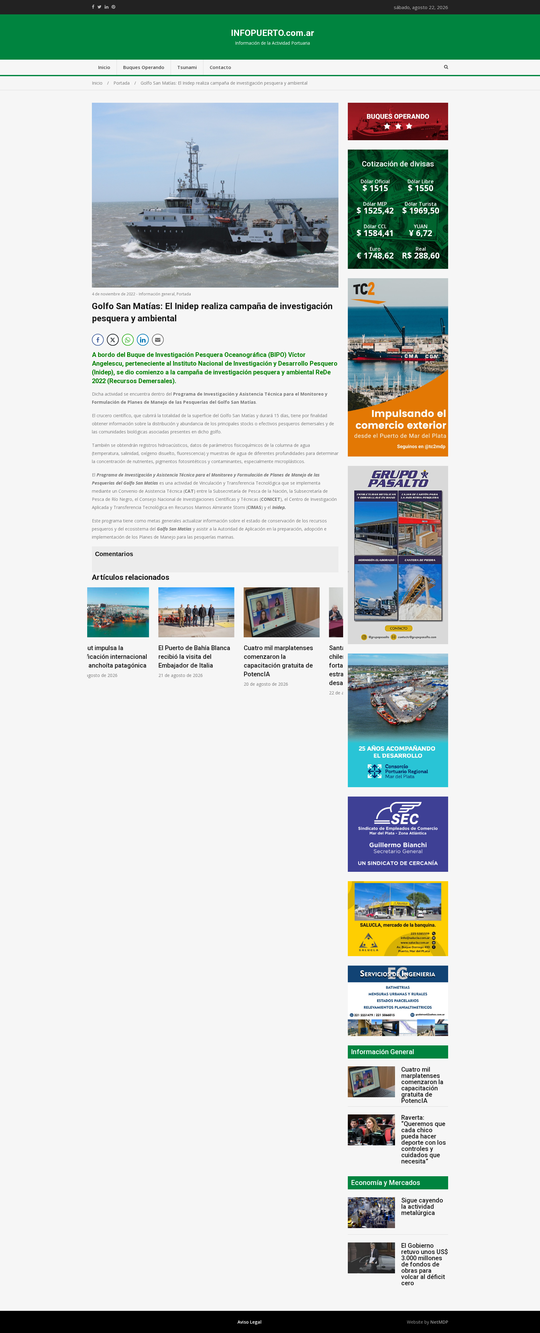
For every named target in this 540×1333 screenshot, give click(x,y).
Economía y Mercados (385, 1183)
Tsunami (187, 67)
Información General (382, 1052)
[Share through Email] (158, 340)
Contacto (220, 67)
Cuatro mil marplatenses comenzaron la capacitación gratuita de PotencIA (422, 1085)
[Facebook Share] (98, 340)
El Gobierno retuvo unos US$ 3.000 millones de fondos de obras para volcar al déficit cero (424, 1264)
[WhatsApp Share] (128, 340)
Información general (157, 294)
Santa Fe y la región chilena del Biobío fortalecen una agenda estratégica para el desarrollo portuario (294, 665)
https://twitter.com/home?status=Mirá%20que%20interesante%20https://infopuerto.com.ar (100, 7)
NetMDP (439, 1322)
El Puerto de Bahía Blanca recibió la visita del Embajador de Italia (128, 656)
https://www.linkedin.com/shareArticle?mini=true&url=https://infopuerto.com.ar (106, 7)
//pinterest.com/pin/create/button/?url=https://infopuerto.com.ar (113, 7)
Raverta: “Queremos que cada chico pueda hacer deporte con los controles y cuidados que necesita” (423, 1139)
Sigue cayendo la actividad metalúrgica (422, 1207)
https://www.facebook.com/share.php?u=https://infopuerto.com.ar (93, 7)
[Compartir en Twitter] (113, 340)
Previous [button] (98, 645)
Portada (184, 294)
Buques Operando (143, 67)
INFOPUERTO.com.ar (272, 33)
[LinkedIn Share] (143, 340)
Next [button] (332, 645)
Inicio (104, 67)
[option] (129, 632)
